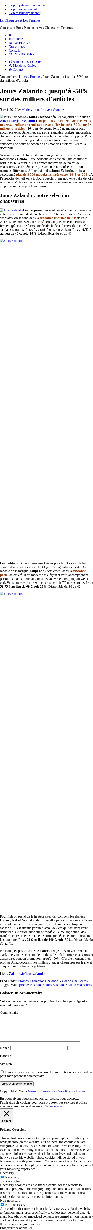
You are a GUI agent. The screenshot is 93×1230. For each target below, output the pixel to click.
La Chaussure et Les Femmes (20, 20)
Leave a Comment (53, 109)
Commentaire (10, 1012)
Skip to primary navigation (27, 5)
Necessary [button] (7, 1173)
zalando (53, 981)
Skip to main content (23, 9)
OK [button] (46, 1106)
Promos (23, 981)
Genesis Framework (41, 1091)
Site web (6, 1064)
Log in (80, 1091)
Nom (5, 1048)
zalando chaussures (79, 985)
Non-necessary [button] (10, 1200)
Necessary (12, 1177)
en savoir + (57, 1106)
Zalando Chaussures (74, 981)
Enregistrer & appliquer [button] (16, 1228)
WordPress (65, 1091)
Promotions (38, 981)
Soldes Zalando (53, 985)
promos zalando (30, 985)
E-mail (6, 1056)
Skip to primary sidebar (24, 13)
